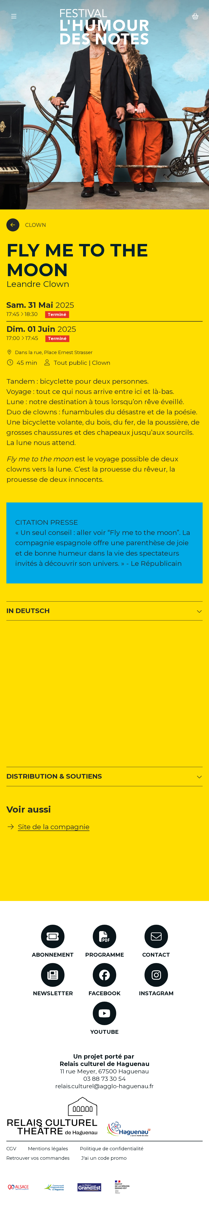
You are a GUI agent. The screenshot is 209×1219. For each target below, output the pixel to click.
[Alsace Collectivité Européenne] (18, 1186)
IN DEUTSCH (28, 611)
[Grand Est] (89, 1186)
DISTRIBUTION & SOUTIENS (54, 776)
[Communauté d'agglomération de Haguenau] (54, 1186)
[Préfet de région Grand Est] (122, 1187)
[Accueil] (104, 27)
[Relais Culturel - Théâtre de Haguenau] (52, 1116)
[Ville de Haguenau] (129, 1129)
